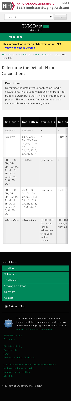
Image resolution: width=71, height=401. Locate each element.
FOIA (6, 354)
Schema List (24, 54)
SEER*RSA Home (12, 335)
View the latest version (20, 47)
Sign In (66, 3)
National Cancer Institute (17, 372)
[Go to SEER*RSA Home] (35, 6)
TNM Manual (11, 280)
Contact (8, 298)
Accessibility (10, 350)
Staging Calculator (15, 286)
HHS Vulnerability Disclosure (19, 357)
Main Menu (16, 37)
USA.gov (8, 375)
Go (60, 17)
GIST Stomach (43, 54)
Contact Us (9, 339)
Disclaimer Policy (12, 346)
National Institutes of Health (18, 368)
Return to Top (17, 306)
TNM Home (8, 54)
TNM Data (35, 26)
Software (9, 292)
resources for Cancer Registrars (34, 329)
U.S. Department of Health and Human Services (29, 364)
